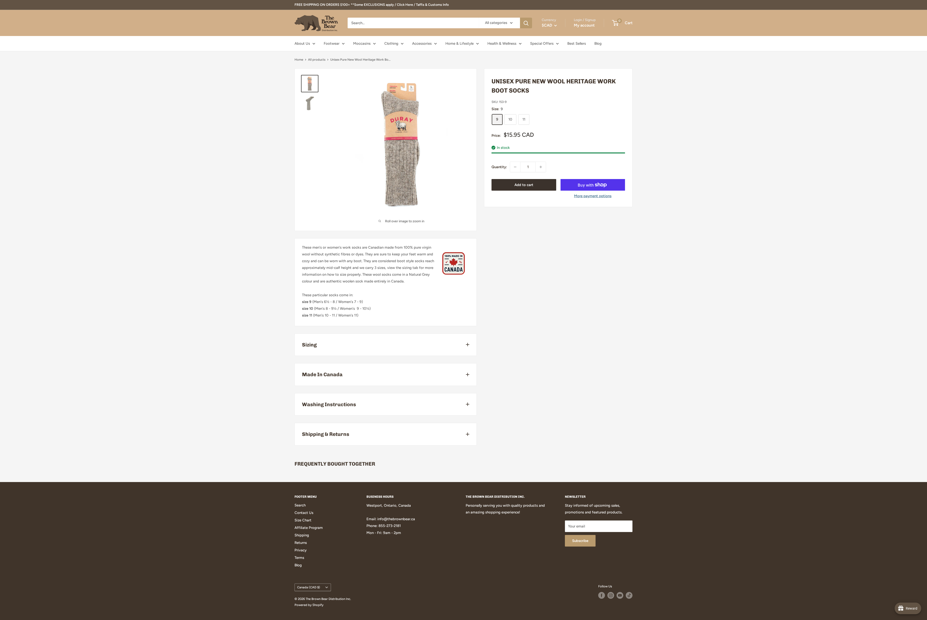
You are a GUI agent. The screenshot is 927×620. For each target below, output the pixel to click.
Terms (299, 557)
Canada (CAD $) (308, 587)
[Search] (526, 23)
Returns (301, 543)
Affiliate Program (309, 528)
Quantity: (499, 167)
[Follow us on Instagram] (610, 595)
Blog (598, 43)
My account (584, 25)
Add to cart (523, 185)
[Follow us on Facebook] (601, 595)
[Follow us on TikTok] (629, 595)
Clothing (391, 43)
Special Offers (542, 43)
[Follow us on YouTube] (620, 595)
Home (299, 59)
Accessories (422, 43)
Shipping (302, 535)
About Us (302, 43)
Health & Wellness (501, 43)
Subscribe (580, 541)
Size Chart (303, 520)
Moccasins (362, 43)
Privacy (301, 550)
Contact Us (304, 513)
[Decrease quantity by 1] (515, 167)
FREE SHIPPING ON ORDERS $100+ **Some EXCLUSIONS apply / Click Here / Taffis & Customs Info (372, 5)
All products (316, 59)
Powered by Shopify (309, 605)
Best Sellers (576, 43)
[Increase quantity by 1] (541, 167)
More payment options (592, 196)
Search (300, 505)
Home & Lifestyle (459, 43)
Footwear (331, 43)
